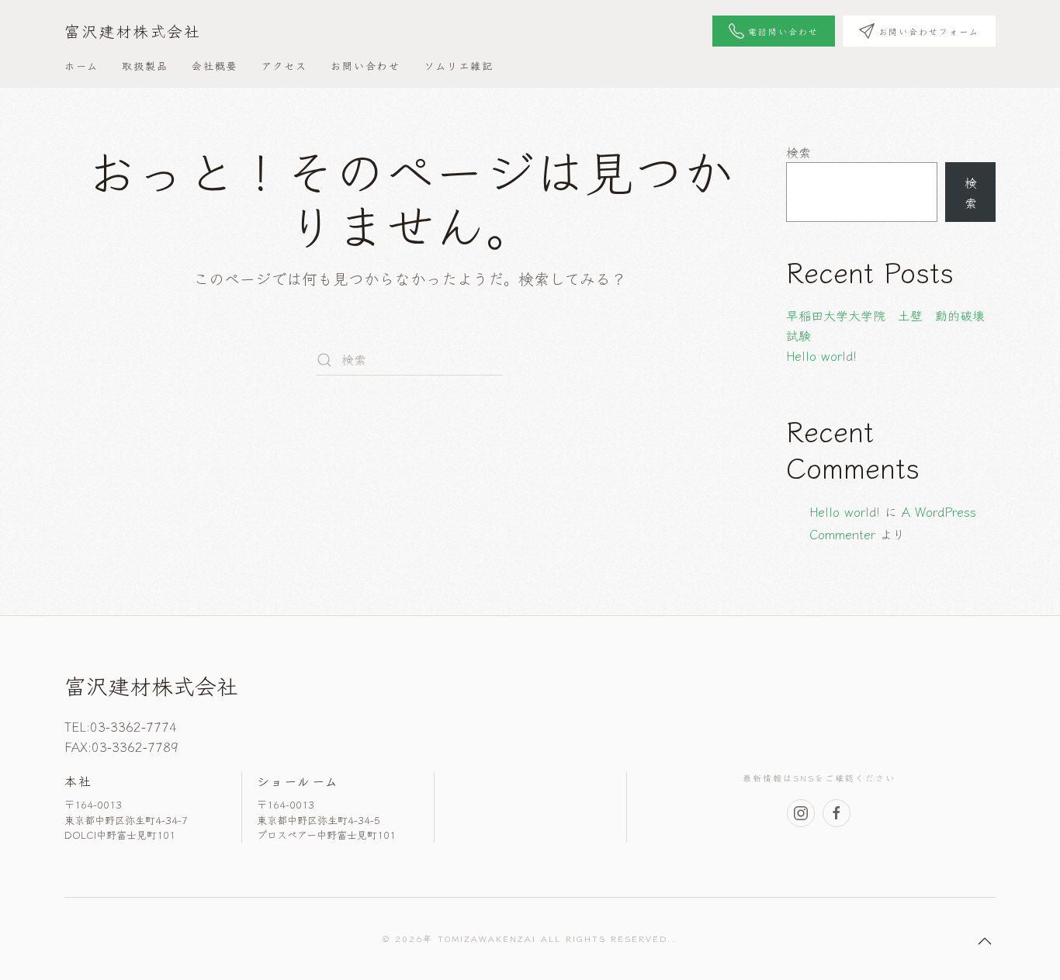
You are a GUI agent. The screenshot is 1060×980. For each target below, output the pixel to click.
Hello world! (821, 355)
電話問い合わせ (783, 31)
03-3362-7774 (133, 726)
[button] (985, 941)
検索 (798, 152)
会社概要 (215, 65)
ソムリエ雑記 (459, 65)
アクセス (284, 65)
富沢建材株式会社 (132, 30)
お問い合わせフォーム (928, 31)
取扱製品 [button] (145, 65)
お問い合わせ (365, 65)
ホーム (81, 65)
